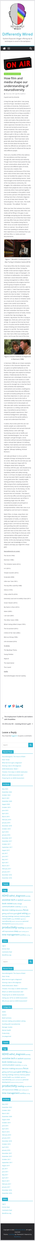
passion (13, 921)
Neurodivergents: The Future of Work (13, 756)
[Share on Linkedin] (17, 706)
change (19, 904)
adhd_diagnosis (17, 895)
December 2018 (7, 826)
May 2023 (5, 789)
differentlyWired (21, 94)
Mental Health (6, 1030)
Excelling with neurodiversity (12, 74)
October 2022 (6, 795)
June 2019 (5, 810)
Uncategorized (6, 1036)
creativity (18, 907)
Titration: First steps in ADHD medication (15, 772)
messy (12, 919)
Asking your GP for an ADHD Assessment (14, 998)
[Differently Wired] (4, 48)
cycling (25, 906)
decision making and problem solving (13, 1021)
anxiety (28, 896)
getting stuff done (7, 913)
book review (7, 903)
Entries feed (6, 949)
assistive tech (8, 899)
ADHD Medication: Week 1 (10, 769)
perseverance (19, 921)
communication (8, 906)
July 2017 (5, 853)
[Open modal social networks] (21, 706)
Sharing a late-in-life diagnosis (11, 766)
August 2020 (6, 804)
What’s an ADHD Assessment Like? (12, 775)
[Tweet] (9, 706)
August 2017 (6, 850)
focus (25, 910)
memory (16, 916)
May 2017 (5, 859)
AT (16, 900)
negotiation (23, 919)
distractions (19, 910)
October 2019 (6, 807)
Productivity (5, 1033)
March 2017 (5, 866)
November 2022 (7, 792)
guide (29, 913)
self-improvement (8, 931)
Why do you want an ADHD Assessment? (14, 1001)
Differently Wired (17, 34)
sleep (16, 931)
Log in (4, 946)
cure (22, 906)
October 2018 (6, 829)
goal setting (22, 913)
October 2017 (6, 844)
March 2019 (5, 816)
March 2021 (5, 798)
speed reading (21, 931)
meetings (11, 916)
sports (27, 931)
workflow (23, 935)
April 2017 (5, 862)
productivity (9, 927)
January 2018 (6, 835)
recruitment (28, 928)
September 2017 (7, 847)
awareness (27, 900)
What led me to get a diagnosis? (12, 763)
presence (21, 924)
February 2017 (6, 869)
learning (4, 916)
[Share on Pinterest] (13, 706)
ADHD (5, 895)
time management (11, 934)
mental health (6, 919)
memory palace (25, 916)
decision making (8, 910)
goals (15, 913)
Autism (4, 1015)
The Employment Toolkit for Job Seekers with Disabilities (18, 718)
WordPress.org (6, 955)
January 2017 (6, 872)
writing (28, 935)
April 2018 (5, 832)
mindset (17, 919)
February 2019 (6, 819)
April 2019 (5, 813)
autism (21, 900)
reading (20, 927)
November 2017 (7, 841)
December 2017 (7, 838)
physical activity (15, 924)
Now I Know (5, 760)
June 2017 (5, 856)
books (15, 904)
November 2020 (7, 801)
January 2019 (6, 823)
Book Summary (6, 1018)
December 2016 (7, 875)
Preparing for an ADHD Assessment (13, 778)
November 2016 (7, 878)
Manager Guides (7, 1027)
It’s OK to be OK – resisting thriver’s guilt (16, 724)
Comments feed (7, 952)
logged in (14, 736)
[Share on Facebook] (5, 706)
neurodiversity (6, 921)
